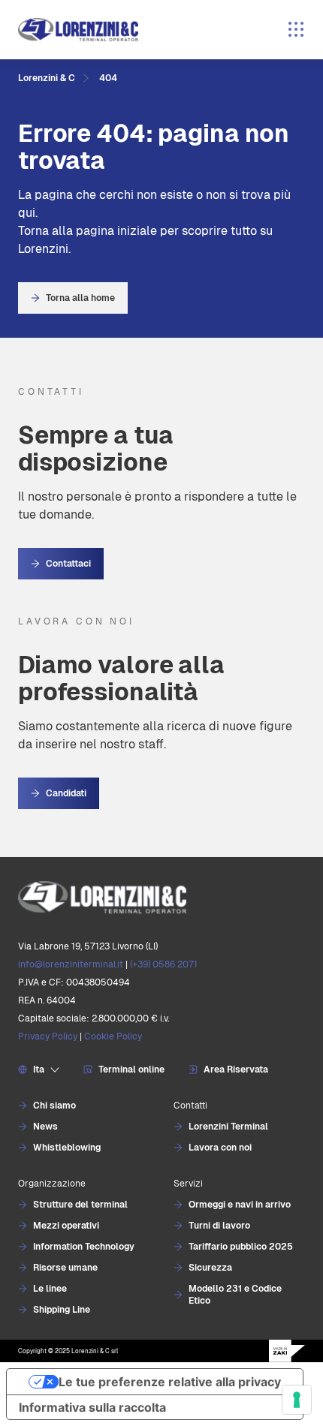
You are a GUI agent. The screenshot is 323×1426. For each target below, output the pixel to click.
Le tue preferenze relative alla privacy (170, 1381)
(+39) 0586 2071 (164, 964)
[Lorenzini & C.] (78, 29)
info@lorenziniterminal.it (70, 964)
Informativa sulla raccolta (92, 1407)
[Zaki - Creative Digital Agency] (287, 1351)
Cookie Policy (113, 1036)
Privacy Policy (47, 1036)
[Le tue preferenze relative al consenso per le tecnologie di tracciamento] (296, 1399)
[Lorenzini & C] (161, 897)
